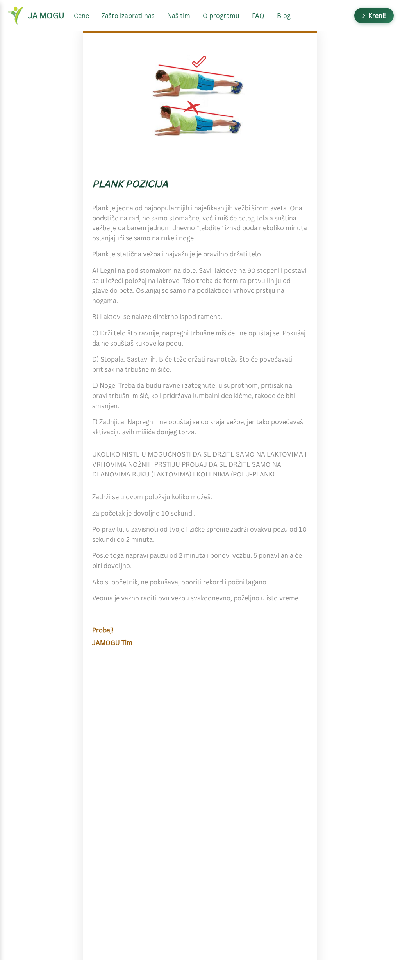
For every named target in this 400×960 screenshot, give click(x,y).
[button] (374, 15)
